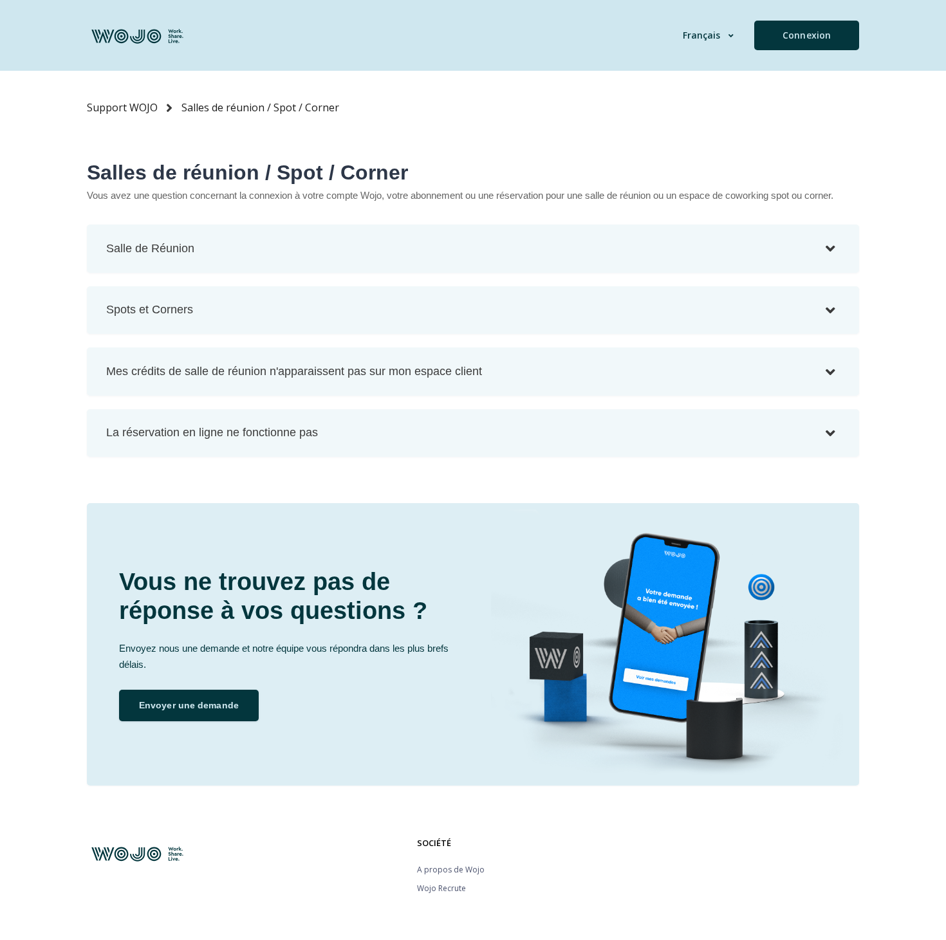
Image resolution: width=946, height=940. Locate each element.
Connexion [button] (807, 35)
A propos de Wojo (451, 869)
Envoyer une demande (189, 705)
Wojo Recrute (441, 888)
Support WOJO (122, 107)
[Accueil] (138, 35)
